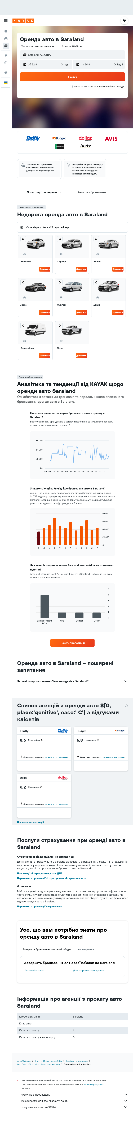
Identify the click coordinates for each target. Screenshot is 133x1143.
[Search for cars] (5, 45)
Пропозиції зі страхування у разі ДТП (39, 873)
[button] (6, 20)
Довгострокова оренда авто (88, 970)
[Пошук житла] (5, 38)
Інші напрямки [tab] (85, 949)
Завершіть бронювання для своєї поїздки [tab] (47, 949)
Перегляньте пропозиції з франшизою (39, 906)
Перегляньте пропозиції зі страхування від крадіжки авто (51, 878)
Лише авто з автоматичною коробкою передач (99, 86)
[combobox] (38, 46)
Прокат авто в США (52, 1061)
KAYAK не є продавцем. (35, 1094)
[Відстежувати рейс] (5, 62)
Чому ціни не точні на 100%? (38, 1107)
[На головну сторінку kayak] (23, 21)
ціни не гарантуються (94, 1084)
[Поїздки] (5, 72)
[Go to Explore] (5, 55)
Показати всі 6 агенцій (30, 822)
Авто (37, 1061)
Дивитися (45, 269)
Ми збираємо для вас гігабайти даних (44, 1100)
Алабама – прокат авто (77, 1061)
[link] (72, 643)
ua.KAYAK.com (23, 1061)
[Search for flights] (5, 31)
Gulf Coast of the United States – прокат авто (38, 1064)
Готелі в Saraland (34, 970)
